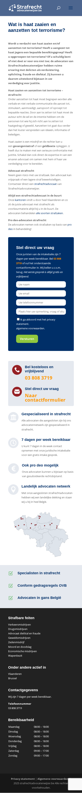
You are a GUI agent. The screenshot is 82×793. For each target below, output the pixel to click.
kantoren (20, 200)
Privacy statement (23, 779)
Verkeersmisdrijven (19, 624)
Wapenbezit (15, 655)
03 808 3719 (38, 377)
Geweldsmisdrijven (19, 638)
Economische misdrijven (22, 651)
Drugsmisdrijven (17, 629)
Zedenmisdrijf (16, 642)
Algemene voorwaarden (52, 779)
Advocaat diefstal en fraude (24, 633)
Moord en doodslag (19, 647)
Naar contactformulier (45, 397)
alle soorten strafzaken (49, 213)
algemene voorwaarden (30, 328)
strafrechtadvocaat (45, 184)
